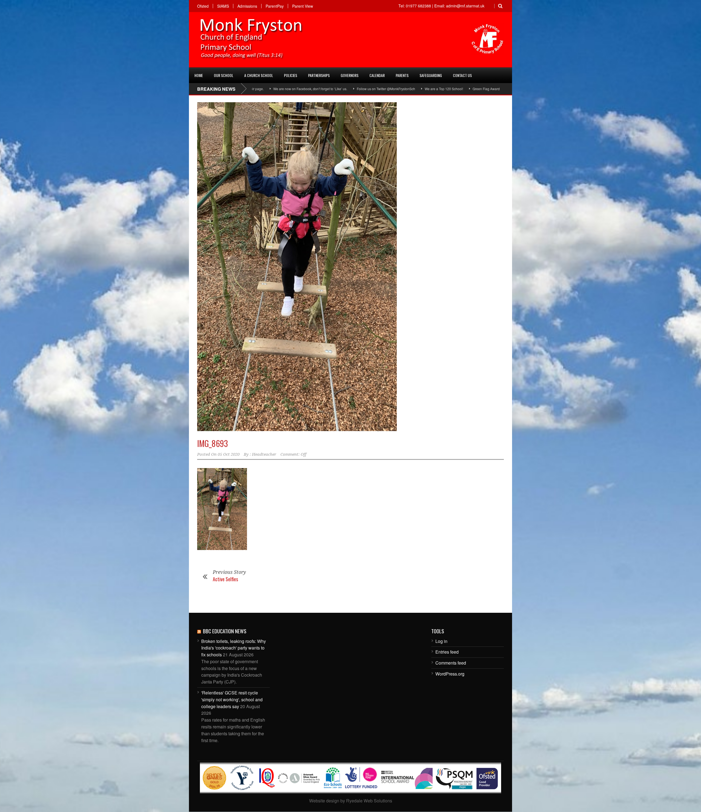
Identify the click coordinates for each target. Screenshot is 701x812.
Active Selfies (225, 579)
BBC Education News (224, 631)
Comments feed (450, 663)
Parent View (302, 6)
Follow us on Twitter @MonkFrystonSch (328, 88)
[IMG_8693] (350, 266)
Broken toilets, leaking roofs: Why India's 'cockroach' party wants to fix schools (233, 648)
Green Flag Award (428, 88)
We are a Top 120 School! (386, 88)
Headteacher (264, 454)
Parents (402, 75)
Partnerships (319, 75)
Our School (223, 75)
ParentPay (275, 6)
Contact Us (462, 75)
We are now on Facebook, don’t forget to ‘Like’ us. (253, 88)
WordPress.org (449, 674)
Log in (441, 641)
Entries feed (447, 652)
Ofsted (203, 6)
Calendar (377, 75)
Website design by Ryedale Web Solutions (350, 800)
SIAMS (223, 6)
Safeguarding (431, 75)
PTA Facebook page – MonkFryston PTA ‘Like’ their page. (494, 88)
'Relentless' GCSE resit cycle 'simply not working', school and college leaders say (232, 700)
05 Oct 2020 (229, 454)
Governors (349, 75)
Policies (290, 75)
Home (198, 75)
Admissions (247, 6)
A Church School (258, 75)
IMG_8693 (212, 443)
